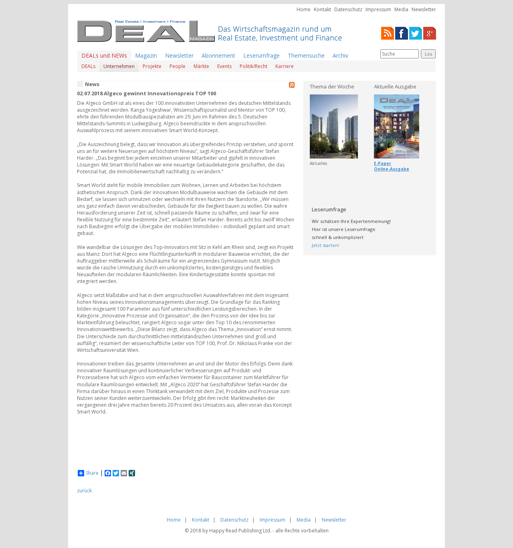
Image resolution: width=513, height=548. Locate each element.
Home (304, 9)
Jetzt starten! (325, 245)
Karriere (284, 66)
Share (92, 473)
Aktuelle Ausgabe (395, 86)
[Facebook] (401, 32)
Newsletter (424, 9)
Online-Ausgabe (391, 169)
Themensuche (306, 55)
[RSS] (387, 32)
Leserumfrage (261, 55)
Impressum (378, 9)
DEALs (88, 66)
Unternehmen (119, 66)
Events (224, 66)
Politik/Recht (253, 66)
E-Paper (382, 163)
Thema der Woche (332, 86)
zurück (84, 490)
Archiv (340, 55)
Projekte (152, 66)
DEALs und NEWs (104, 55)
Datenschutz (348, 9)
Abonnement (218, 55)
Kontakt (322, 9)
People (178, 66)
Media (401, 9)
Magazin (146, 55)
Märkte (201, 66)
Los (428, 54)
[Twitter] (415, 32)
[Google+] (429, 32)
